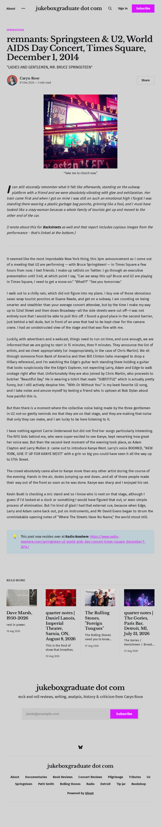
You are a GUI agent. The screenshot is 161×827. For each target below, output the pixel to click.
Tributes (135, 777)
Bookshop (138, 784)
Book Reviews (63, 777)
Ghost (89, 793)
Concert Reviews (90, 777)
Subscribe (143, 8)
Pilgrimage (115, 777)
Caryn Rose (29, 78)
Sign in (123, 8)
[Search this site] (110, 8)
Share (146, 80)
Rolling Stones (70, 784)
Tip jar (121, 784)
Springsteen (15, 30)
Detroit (105, 784)
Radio (90, 784)
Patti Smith (46, 784)
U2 (149, 777)
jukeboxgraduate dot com (69, 8)
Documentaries (36, 777)
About (10, 9)
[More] (23, 8)
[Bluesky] (80, 747)
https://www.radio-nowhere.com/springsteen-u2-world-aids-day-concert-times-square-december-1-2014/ (83, 542)
